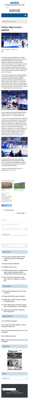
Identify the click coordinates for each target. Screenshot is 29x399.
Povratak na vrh (20, 392)
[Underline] (6, 229)
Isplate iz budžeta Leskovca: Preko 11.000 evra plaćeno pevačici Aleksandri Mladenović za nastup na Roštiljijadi (15, 305)
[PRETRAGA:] (9, 389)
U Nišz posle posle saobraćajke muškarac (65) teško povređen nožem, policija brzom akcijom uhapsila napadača (14, 258)
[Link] (15, 229)
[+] (19, 228)
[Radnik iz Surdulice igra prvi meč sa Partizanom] (19, 185)
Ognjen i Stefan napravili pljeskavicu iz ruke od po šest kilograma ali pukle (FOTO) (13, 325)
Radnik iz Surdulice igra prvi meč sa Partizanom (19, 190)
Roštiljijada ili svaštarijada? (11, 321)
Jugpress (8, 49)
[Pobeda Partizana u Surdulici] (7, 197)
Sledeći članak (20, 213)
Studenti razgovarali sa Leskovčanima (11, 263)
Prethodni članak (9, 210)
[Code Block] (14, 229)
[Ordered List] (9, 229)
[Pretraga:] (14, 7)
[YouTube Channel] (18, 11)
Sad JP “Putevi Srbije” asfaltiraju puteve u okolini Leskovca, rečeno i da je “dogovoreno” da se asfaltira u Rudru (15, 279)
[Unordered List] (11, 229)
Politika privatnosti (14, 391)
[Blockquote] (12, 229)
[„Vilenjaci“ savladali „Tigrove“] (6, 185)
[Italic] (4, 229)
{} (17, 228)
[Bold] (2, 229)
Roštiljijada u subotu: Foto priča (10, 267)
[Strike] (7, 229)
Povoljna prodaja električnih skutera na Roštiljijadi (14, 296)
